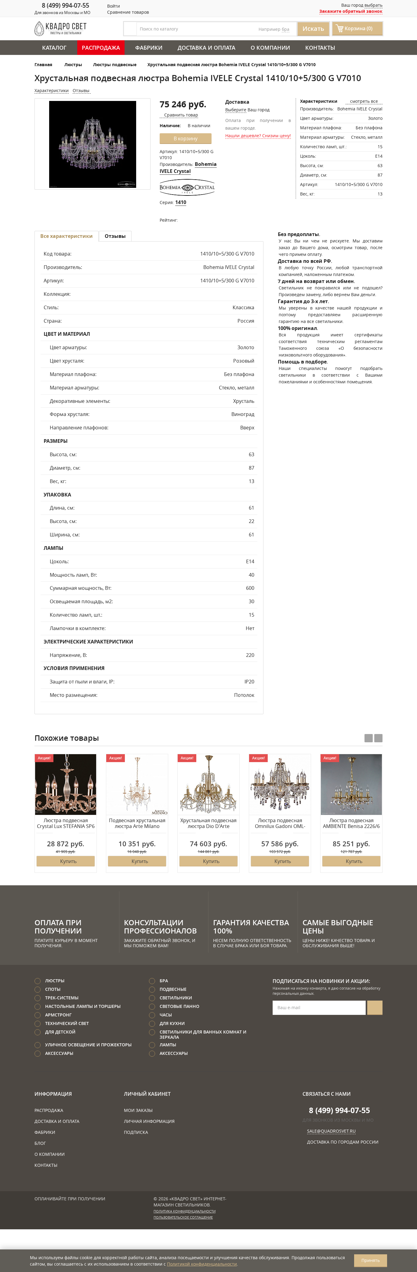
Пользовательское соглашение (183, 1217)
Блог (40, 1143)
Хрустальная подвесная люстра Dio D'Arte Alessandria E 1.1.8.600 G (208, 824)
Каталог (54, 47)
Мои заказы (138, 1110)
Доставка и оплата (206, 47)
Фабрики (148, 47)
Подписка (136, 1132)
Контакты (320, 47)
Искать (313, 28)
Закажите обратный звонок (351, 11)
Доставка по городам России (343, 1142)
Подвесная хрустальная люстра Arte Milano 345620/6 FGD (137, 824)
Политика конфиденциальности (185, 1211)
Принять (370, 1260)
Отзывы (82, 90)
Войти (113, 6)
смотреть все (364, 101)
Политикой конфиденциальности (202, 1264)
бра (285, 29)
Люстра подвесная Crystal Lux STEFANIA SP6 (66, 823)
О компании (270, 47)
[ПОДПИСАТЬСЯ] (375, 1008)
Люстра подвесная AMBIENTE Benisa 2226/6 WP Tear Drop (351, 824)
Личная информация (149, 1121)
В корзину (186, 138)
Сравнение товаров (127, 12)
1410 (180, 202)
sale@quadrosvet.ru (331, 1131)
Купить (68, 861)
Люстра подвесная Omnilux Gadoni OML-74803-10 (280, 824)
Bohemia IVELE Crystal (188, 167)
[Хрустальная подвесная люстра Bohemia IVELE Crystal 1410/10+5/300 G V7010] (92, 144)
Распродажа (101, 47)
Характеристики (51, 90)
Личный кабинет (147, 1094)
